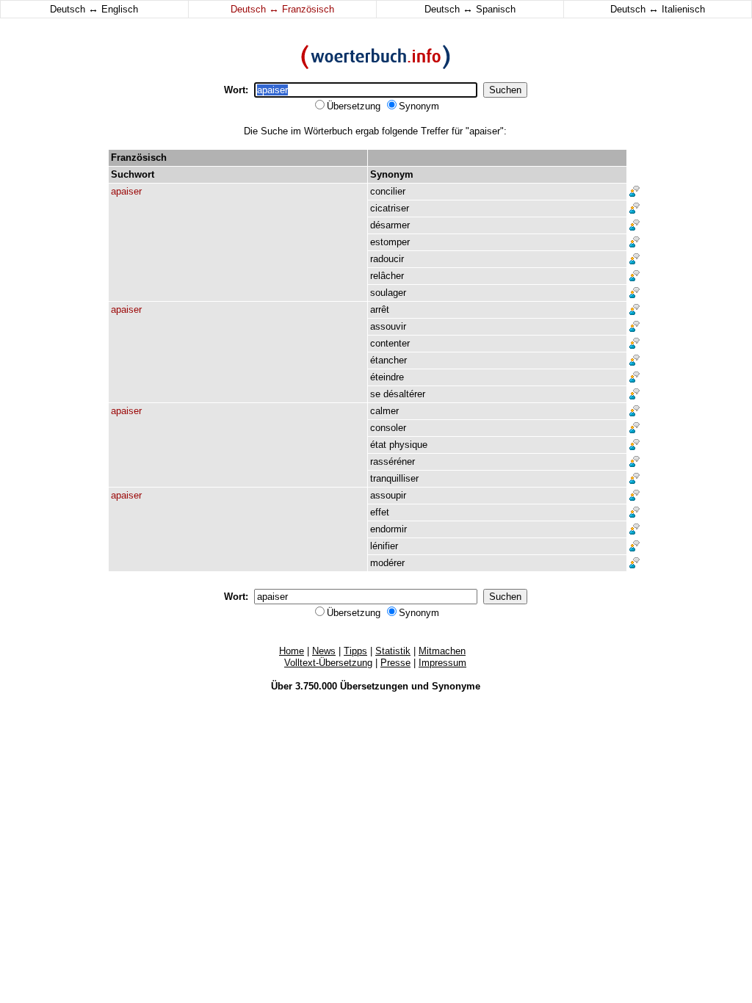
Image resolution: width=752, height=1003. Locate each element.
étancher (388, 360)
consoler (388, 427)
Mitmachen (442, 650)
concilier (387, 191)
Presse (395, 662)
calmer (384, 410)
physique (408, 444)
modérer (387, 562)
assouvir (388, 326)
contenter (390, 343)
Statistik (393, 650)
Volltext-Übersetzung (328, 662)
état (378, 444)
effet (379, 512)
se (375, 393)
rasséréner (392, 461)
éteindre (387, 377)
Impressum (442, 662)
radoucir (387, 258)
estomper (390, 241)
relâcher (387, 275)
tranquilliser (394, 478)
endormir (388, 529)
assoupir (388, 495)
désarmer (390, 225)
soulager (388, 292)
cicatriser (389, 208)
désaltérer (404, 393)
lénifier (384, 545)
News (324, 650)
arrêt (379, 309)
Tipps (355, 650)
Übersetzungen (374, 686)
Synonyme (456, 686)
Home (291, 650)
